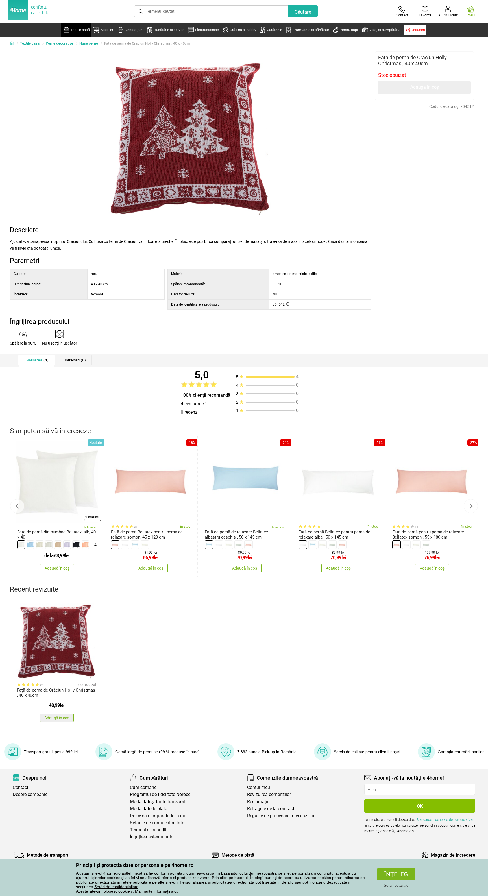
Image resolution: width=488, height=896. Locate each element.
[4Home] (14, 43)
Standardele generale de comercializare (446, 820)
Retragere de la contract (270, 808)
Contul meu (258, 787)
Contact (20, 787)
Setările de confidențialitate (157, 823)
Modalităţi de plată (148, 808)
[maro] (58, 545)
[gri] (49, 545)
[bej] (39, 545)
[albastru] (30, 545)
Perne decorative (59, 43)
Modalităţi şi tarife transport (158, 801)
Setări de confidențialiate (116, 886)
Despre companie (30, 794)
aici (174, 891)
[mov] (67, 545)
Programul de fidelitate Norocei (160, 794)
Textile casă (30, 43)
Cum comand (143, 787)
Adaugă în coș (424, 87)
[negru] (76, 545)
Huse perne (88, 43)
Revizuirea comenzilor (269, 794)
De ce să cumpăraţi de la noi (158, 816)
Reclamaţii (257, 801)
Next (471, 506)
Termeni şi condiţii (148, 830)
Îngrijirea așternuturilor (152, 837)
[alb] (21, 545)
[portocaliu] (85, 545)
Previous (17, 506)
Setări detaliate (396, 885)
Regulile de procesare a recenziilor (281, 816)
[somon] (115, 545)
